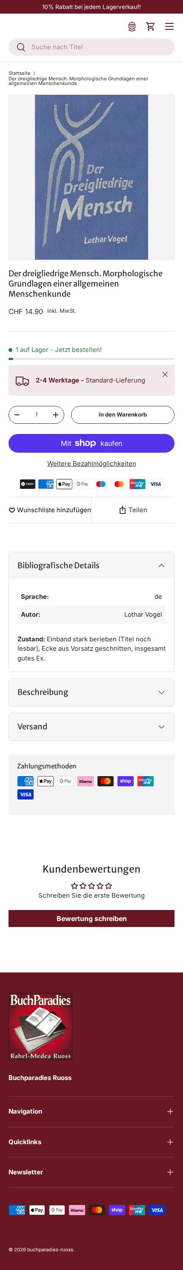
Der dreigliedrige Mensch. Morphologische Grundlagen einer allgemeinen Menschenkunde (78, 81)
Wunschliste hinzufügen (54, 510)
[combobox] (91, 47)
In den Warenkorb (123, 414)
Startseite (20, 73)
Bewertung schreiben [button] (92, 918)
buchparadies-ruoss (50, 1250)
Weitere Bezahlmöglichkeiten (91, 463)
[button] (150, 26)
